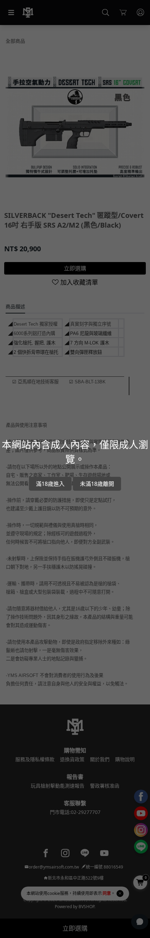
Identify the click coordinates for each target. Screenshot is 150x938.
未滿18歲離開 (97, 484)
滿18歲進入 (50, 484)
